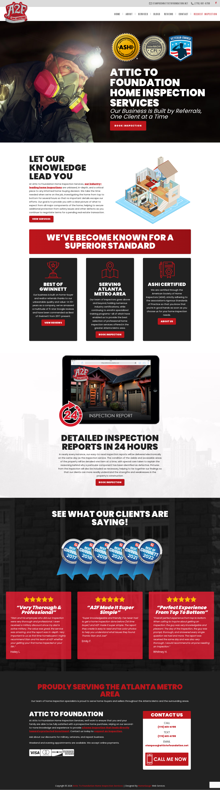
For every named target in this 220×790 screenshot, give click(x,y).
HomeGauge (144, 785)
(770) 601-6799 (167, 726)
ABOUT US (167, 321)
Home (117, 14)
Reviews (168, 14)
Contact (183, 14)
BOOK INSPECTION (128, 125)
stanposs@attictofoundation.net (166, 745)
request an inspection (108, 731)
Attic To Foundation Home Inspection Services (98, 785)
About (129, 14)
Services (143, 14)
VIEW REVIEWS (53, 322)
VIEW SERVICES (41, 219)
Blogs (157, 14)
